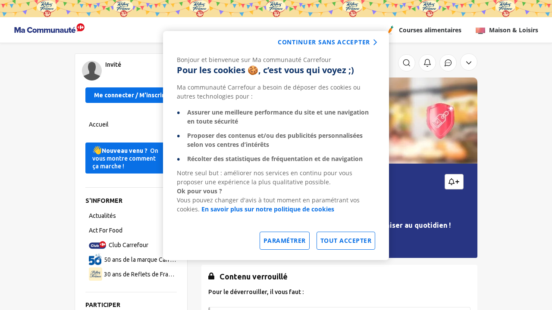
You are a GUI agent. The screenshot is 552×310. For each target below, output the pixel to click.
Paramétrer (284, 240)
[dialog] (276, 145)
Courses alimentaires (430, 30)
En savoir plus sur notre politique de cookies (267, 209)
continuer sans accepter (324, 42)
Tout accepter (346, 240)
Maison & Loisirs (513, 30)
